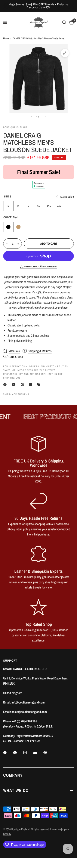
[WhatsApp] (31, 384)
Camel (18, 227)
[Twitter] (18, 752)
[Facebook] (5, 384)
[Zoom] (65, 53)
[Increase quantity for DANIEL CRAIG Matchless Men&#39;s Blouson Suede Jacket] (18, 244)
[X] (14, 384)
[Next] (45, 116)
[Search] (64, 22)
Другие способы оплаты (38, 266)
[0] (71, 22)
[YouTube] (38, 753)
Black (8, 227)
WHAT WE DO (16, 790)
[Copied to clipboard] (39, 384)
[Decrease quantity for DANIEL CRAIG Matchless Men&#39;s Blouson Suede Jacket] (6, 244)
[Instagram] (28, 752)
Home (6, 38)
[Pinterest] (23, 384)
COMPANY (13, 775)
